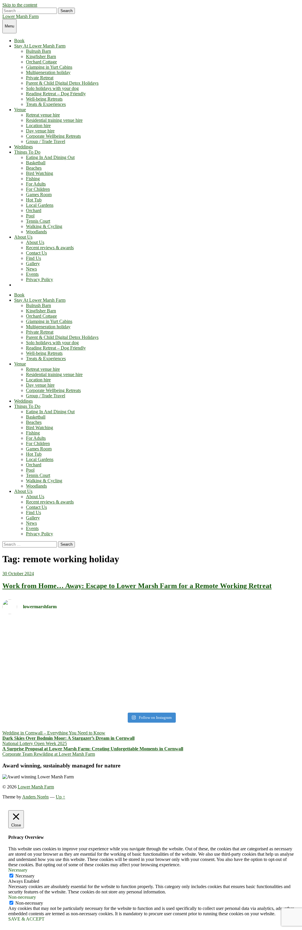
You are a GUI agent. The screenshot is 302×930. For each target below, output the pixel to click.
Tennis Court (38, 221)
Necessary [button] (17, 869)
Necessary (25, 875)
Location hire (38, 125)
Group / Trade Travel (45, 141)
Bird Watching (39, 173)
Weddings (23, 146)
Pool (30, 215)
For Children (38, 189)
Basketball (35, 162)
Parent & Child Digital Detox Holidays (62, 83)
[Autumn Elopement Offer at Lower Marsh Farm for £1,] (76, 664)
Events (32, 274)
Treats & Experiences (46, 104)
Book (19, 40)
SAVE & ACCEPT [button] (26, 918)
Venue (20, 109)
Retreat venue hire (43, 114)
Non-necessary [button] (22, 897)
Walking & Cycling (44, 226)
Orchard (33, 210)
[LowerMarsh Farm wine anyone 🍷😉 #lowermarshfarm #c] (226, 626)
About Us (23, 237)
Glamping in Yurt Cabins (49, 67)
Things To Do (27, 152)
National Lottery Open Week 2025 (34, 743)
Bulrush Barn (38, 51)
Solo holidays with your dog (52, 88)
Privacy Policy (39, 279)
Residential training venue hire (54, 120)
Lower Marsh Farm (20, 16)
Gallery (33, 263)
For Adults (36, 183)
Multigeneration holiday (48, 72)
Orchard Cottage (41, 61)
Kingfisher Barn (41, 56)
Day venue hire (40, 130)
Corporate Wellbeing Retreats (53, 136)
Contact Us (36, 252)
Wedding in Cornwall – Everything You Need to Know (53, 732)
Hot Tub (34, 199)
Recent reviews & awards (50, 247)
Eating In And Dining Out (50, 157)
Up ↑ (60, 796)
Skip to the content (19, 4)
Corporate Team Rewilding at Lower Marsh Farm (48, 754)
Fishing (33, 178)
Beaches (34, 167)
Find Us (33, 258)
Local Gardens (39, 205)
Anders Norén (35, 796)
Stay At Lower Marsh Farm (39, 45)
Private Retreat (39, 77)
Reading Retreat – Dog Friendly (56, 93)
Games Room (39, 194)
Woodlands (36, 231)
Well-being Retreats (44, 98)
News (31, 268)
